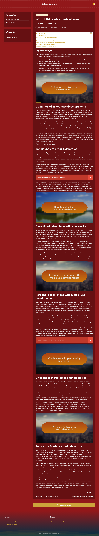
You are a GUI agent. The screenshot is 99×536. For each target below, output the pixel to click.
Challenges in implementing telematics (46, 44)
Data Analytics (10, 22)
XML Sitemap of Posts (10, 524)
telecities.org (49, 4)
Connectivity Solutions (12, 19)
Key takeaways (42, 35)
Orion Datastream (11, 37)
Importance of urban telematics (45, 39)
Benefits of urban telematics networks (46, 41)
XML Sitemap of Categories (12, 522)
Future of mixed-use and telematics (46, 46)
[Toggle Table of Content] (90, 33)
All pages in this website (57, 522)
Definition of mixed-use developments (46, 37)
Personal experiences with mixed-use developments (50, 42)
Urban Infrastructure (42, 15)
